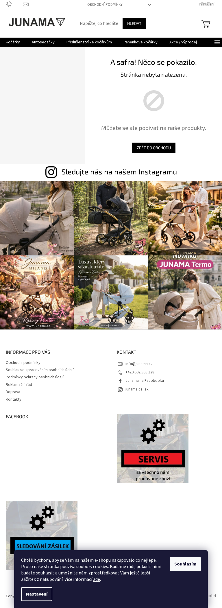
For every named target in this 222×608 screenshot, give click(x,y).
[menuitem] (13, 42)
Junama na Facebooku (144, 381)
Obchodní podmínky (105, 4)
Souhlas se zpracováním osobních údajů (40, 370)
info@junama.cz (139, 364)
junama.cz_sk (137, 389)
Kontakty (13, 399)
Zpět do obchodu (154, 147)
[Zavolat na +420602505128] (14, 4)
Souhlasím (185, 564)
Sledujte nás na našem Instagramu (119, 171)
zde (96, 579)
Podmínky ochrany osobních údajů (35, 377)
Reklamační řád (19, 385)
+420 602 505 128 (139, 372)
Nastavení (36, 594)
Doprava (13, 392)
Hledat (134, 23)
